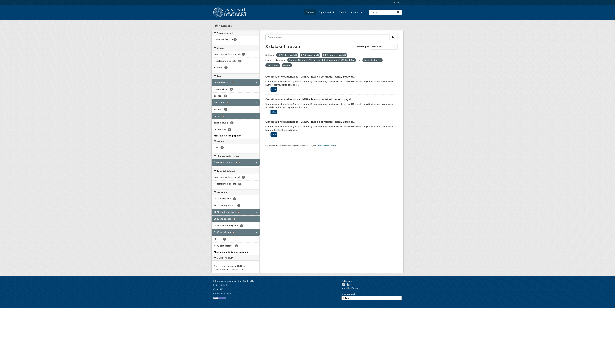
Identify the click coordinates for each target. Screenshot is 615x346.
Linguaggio (347, 294)
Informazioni (357, 12)
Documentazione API (326, 146)
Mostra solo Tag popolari (227, 135)
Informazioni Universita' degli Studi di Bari (234, 281)
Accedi (396, 2)
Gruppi (342, 12)
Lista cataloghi (220, 285)
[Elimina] (296, 55)
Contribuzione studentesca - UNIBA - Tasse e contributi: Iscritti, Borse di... (310, 76)
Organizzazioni (326, 12)
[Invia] (398, 12)
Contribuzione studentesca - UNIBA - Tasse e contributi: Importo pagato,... (310, 99)
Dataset (310, 12)
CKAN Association (222, 293)
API (310, 146)
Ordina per (363, 46)
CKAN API (218, 289)
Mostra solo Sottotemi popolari (231, 252)
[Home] (216, 25)
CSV (273, 89)
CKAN (346, 284)
